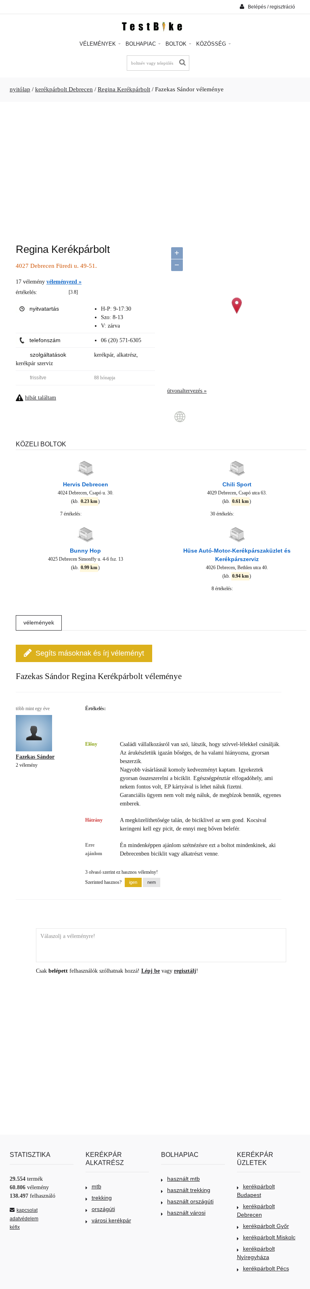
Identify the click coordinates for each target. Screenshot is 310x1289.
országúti (103, 1209)
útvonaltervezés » (187, 391)
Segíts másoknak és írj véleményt (90, 653)
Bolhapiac (141, 44)
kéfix (15, 1227)
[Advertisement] (155, 168)
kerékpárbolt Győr (266, 1226)
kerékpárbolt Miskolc (269, 1237)
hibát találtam (40, 398)
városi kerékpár (111, 1220)
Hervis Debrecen (85, 484)
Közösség (212, 44)
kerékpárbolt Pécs (266, 1268)
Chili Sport (236, 484)
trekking (102, 1197)
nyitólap (20, 89)
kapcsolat (27, 1210)
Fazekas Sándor (35, 757)
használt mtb (183, 1178)
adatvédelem (24, 1219)
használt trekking (188, 1190)
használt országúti (190, 1201)
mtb (96, 1186)
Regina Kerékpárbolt (124, 89)
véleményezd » (64, 282)
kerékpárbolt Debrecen (64, 89)
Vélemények (98, 44)
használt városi (186, 1212)
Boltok (176, 44)
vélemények (38, 622)
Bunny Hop (85, 550)
